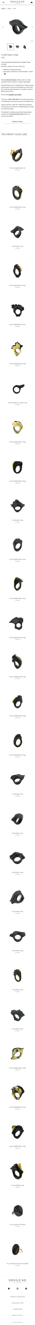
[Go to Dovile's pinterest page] (26, 1288)
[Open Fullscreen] (32, 41)
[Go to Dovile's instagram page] (17, 1288)
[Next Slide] (32, 27)
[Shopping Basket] (32, 2)
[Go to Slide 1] (10, 46)
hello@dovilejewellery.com (18, 114)
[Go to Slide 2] (17, 46)
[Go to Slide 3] (24, 46)
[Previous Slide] (2, 27)
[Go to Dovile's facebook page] (8, 1288)
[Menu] (3, 2)
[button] (17, 27)
